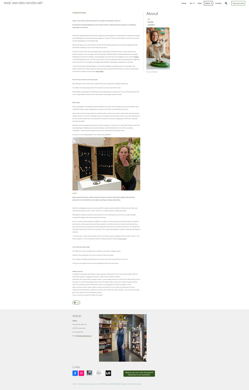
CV (149, 19)
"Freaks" (136, 57)
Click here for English (79, 12)
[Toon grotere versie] (106, 163)
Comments (151, 25)
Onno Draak (99, 71)
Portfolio (150, 22)
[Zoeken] (226, 3)
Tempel (74, 320)
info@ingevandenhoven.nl (84, 336)
